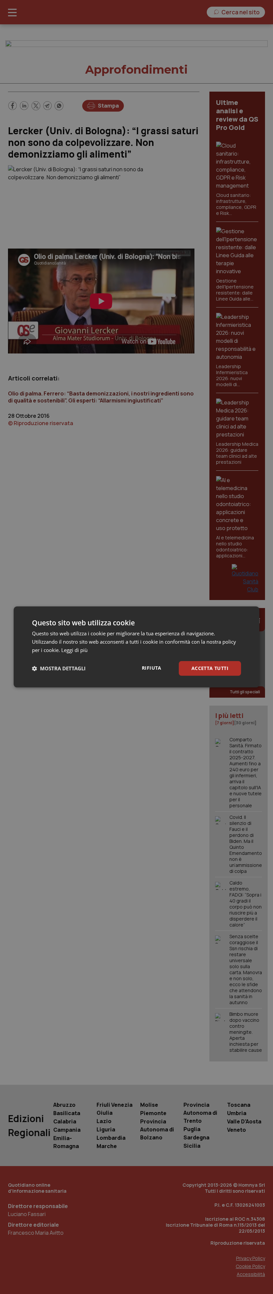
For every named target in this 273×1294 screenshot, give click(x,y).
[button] (59, 668)
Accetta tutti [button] (209, 668)
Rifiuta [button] (151, 668)
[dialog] (136, 646)
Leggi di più (74, 650)
